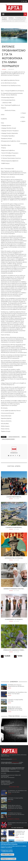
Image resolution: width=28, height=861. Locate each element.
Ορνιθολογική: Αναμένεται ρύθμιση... (14, 650)
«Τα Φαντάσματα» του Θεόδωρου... (14, 619)
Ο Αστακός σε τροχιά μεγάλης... (14, 527)
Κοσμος (4, 69)
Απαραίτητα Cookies (7, 850)
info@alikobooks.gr (15, 762)
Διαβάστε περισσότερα (6, 847)
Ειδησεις (17, 837)
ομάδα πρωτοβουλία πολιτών (8, 439)
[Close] (8, 827)
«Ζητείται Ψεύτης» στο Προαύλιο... (14, 558)
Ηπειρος (9, 711)
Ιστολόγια (11, 18)
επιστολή (24, 436)
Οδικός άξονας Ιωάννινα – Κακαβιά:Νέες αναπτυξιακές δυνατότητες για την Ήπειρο (15, 708)
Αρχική (5, 18)
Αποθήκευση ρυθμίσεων (7, 854)
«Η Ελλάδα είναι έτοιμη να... (14, 497)
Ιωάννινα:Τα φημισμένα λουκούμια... (14, 588)
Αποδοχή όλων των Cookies (8, 858)
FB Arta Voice (14, 759)
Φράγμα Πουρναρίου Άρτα (14, 436)
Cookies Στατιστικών (7, 851)
